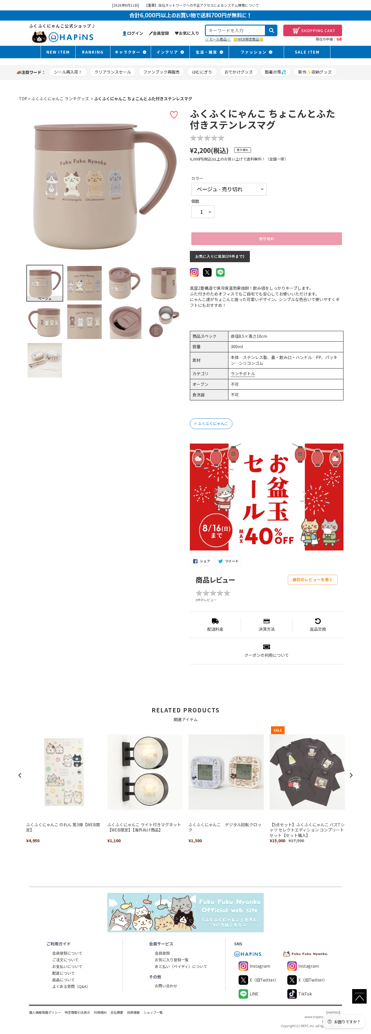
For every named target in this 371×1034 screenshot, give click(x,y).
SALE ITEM (307, 52)
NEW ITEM (58, 52)
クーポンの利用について (266, 655)
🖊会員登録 (159, 33)
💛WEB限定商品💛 (248, 39)
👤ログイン (132, 33)
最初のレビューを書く (312, 579)
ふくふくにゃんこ (211, 423)
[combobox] (235, 30)
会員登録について (67, 953)
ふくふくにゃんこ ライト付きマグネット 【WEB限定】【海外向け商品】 (144, 827)
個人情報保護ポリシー (45, 1012)
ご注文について (65, 960)
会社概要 (116, 1012)
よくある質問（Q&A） (71, 986)
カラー (197, 178)
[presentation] (20, 775)
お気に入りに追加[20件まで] (219, 256)
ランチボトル (243, 373)
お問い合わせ (166, 986)
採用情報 (133, 1012)
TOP (23, 98)
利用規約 (100, 1012)
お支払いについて (67, 966)
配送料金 (215, 629)
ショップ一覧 (153, 1012)
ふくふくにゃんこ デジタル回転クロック (224, 827)
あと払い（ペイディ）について (181, 966)
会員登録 (162, 953)
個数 (195, 201)
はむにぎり (202, 72)
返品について (63, 980)
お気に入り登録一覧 (172, 960)
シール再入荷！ (68, 72)
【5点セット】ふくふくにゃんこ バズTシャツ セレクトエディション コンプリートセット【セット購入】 (307, 830)
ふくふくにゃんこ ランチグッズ (60, 98)
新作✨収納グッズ (315, 72)
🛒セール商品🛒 (218, 39)
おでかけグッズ (238, 72)
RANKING (93, 52)
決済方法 (267, 629)
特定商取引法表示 (77, 1012)
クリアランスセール (112, 72)
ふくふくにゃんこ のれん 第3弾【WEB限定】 (63, 827)
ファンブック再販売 (161, 72)
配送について (63, 973)
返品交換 (318, 629)
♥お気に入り (187, 33)
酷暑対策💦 (275, 72)
